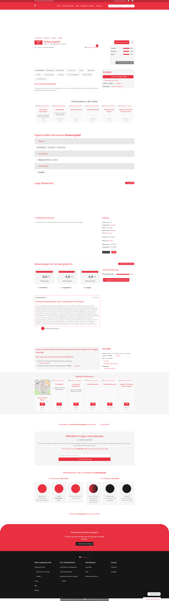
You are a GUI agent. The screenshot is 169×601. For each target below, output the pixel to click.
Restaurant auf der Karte (111, 80)
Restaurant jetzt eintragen (85, 544)
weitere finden (59, 498)
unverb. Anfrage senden (121, 42)
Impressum (89, 567)
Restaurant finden (68, 6)
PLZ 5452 (112, 225)
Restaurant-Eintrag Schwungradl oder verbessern (93, 499)
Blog (77, 6)
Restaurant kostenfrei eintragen (69, 576)
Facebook (114, 567)
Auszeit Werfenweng (93, 109)
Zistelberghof (60, 109)
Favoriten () (153, 599)
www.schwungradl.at (117, 86)
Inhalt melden (104, 424)
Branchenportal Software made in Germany (72, 599)
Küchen (41, 141)
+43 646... (111, 83)
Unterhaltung (43, 166)
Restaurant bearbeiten (66, 571)
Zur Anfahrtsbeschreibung (111, 363)
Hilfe (124, 1)
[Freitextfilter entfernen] (130, 6)
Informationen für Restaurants (68, 567)
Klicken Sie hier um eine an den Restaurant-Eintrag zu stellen (85, 449)
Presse (36, 581)
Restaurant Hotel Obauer (109, 110)
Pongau (111, 240)
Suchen (133, 6)
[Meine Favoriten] (105, 6)
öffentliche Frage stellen (85, 459)
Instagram (114, 571)
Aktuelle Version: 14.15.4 (101, 599)
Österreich (109, 233)
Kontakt (114, 252)
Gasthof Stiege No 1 (76, 109)
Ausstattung (43, 154)
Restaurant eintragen (87, 6)
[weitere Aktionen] (132, 42)
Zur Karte (106, 361)
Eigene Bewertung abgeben (127, 263)
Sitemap (37, 590)
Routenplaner (130, 183)
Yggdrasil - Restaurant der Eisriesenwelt (125, 110)
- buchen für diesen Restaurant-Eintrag (126, 498)
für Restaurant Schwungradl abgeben (42, 498)
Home (59, 6)
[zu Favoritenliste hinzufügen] (36, 48)
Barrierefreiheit (155, 594)
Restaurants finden (40, 567)
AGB (87, 571)
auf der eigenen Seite (110, 498)
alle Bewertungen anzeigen (125, 62)
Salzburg (112, 230)
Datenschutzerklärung (92, 576)
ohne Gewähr (91, 424)
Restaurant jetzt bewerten (117, 280)
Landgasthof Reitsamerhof (43, 110)
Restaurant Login (118, 1)
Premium (131, 103)
